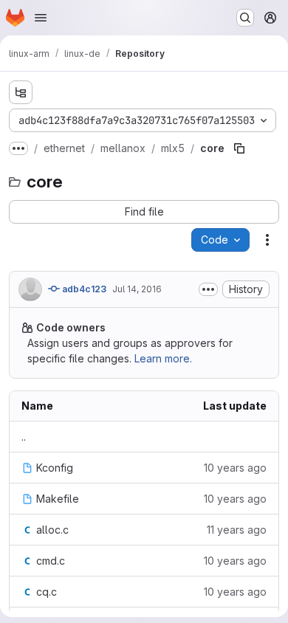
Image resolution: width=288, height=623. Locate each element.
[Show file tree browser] (20, 92)
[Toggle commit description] (208, 289)
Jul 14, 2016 (137, 289)
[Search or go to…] (245, 18)
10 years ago (235, 467)
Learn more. (163, 358)
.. (23, 436)
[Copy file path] (239, 148)
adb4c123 (83, 289)
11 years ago (237, 529)
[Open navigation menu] (40, 18)
